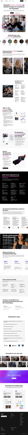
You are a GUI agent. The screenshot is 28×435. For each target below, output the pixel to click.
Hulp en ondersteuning (13, 415)
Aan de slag (13, 378)
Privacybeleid (2, 428)
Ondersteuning (21, 424)
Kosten (20, 415)
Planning (21, 417)
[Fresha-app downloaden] (5, 396)
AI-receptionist (21, 422)
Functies (21, 416)
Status (20, 425)
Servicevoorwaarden (3, 429)
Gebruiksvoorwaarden (3, 430)
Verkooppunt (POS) (22, 418)
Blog (11, 416)
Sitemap (11, 417)
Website (21, 423)
